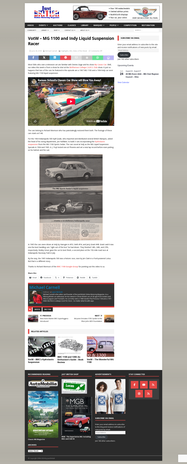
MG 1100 (47, 309)
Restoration (148, 25)
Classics (72, 25)
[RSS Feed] (148, 393)
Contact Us (69, 30)
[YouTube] (144, 385)
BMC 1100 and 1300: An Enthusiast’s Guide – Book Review (70, 360)
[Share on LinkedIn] (54, 57)
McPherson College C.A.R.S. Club (83, 67)
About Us (83, 30)
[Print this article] (87, 57)
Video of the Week (80, 51)
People (113, 25)
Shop (56, 30)
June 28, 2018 (36, 51)
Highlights (65, 51)
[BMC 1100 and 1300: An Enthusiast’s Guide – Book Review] (71, 345)
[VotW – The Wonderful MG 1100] (100, 346)
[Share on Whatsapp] (97, 57)
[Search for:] (146, 30)
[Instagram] (139, 393)
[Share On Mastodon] (108, 57)
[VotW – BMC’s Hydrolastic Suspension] (41, 346)
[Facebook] (134, 385)
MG (70, 51)
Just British (57, 292)
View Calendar (123, 82)
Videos (30, 25)
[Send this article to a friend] (76, 57)
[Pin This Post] (65, 57)
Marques (98, 25)
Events (42, 25)
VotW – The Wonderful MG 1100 (100, 361)
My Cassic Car (100, 64)
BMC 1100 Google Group (67, 266)
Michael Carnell (51, 51)
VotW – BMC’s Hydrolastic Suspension (41, 361)
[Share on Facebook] (33, 57)
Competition (130, 25)
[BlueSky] (153, 385)
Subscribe (124, 55)
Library (84, 25)
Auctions (57, 25)
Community (31, 30)
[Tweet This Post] (44, 57)
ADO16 (37, 309)
